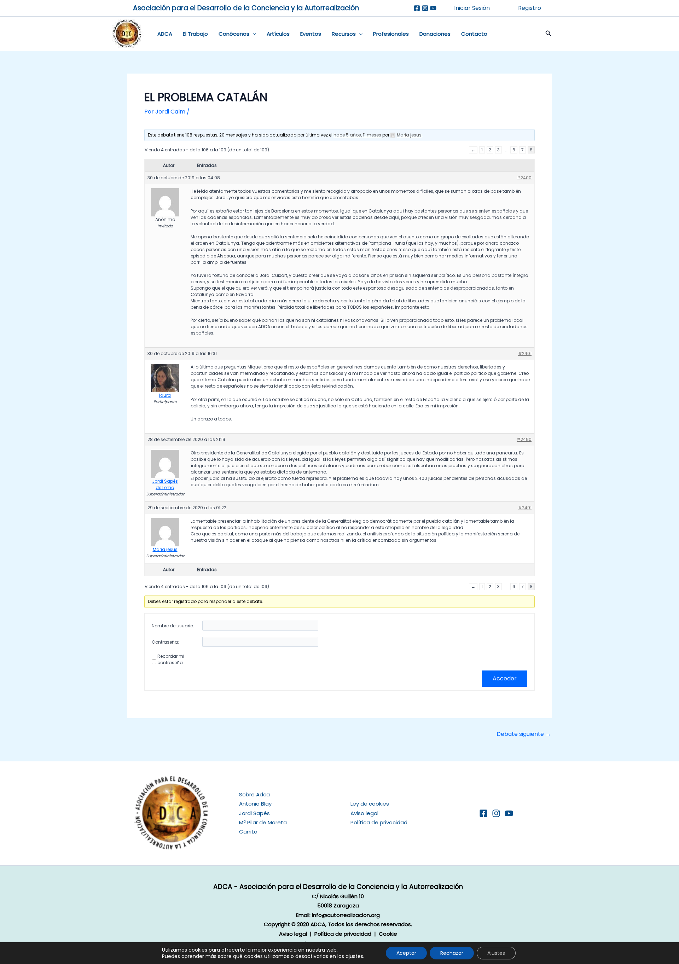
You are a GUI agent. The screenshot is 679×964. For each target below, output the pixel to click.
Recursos (344, 33)
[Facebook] (417, 8)
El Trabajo (195, 33)
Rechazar (451, 953)
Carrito (248, 831)
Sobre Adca (254, 794)
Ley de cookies (369, 803)
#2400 (524, 178)
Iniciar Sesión (472, 8)
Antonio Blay (255, 803)
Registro (529, 8)
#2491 (525, 508)
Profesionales (391, 33)
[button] (252, 34)
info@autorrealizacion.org (346, 915)
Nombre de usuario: (173, 626)
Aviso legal (364, 813)
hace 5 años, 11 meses (357, 135)
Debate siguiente (524, 734)
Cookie (388, 933)
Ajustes (496, 953)
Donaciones (435, 33)
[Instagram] (425, 8)
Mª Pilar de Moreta (263, 822)
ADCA (164, 33)
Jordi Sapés (254, 813)
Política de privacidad (378, 822)
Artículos (278, 33)
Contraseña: (165, 642)
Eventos (310, 33)
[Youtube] (433, 8)
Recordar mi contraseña (170, 659)
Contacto (474, 33)
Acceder (505, 678)
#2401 (525, 353)
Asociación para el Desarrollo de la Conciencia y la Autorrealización (246, 8)
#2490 (524, 439)
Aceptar (406, 953)
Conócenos (234, 33)
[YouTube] (509, 813)
